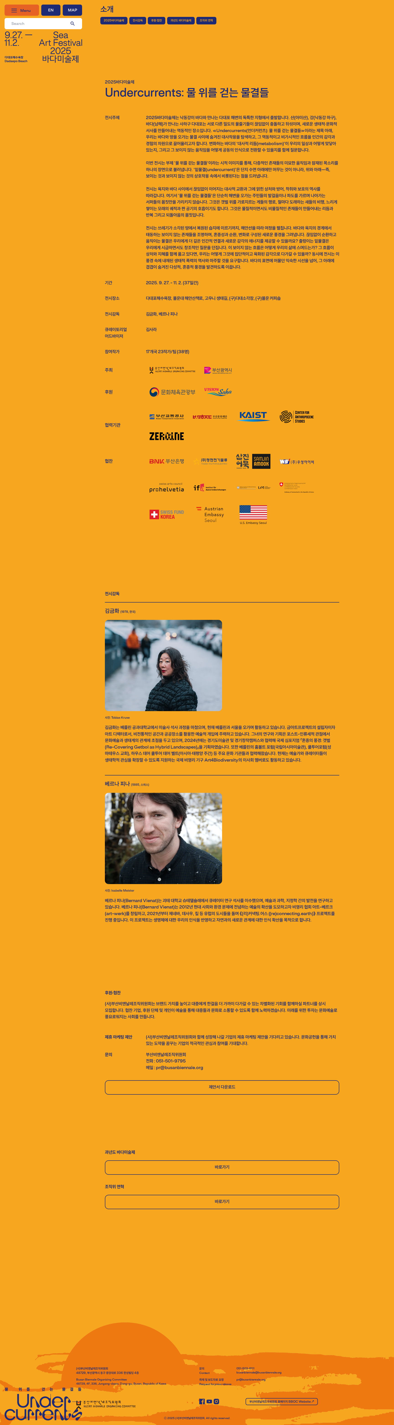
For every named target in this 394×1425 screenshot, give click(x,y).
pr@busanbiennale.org (250, 1379)
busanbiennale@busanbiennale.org (259, 1372)
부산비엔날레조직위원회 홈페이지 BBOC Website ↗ (281, 1401)
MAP (72, 10)
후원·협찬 (156, 20)
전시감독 (138, 20)
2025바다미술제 (114, 20)
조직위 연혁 (206, 20)
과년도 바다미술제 (181, 20)
